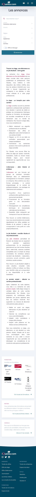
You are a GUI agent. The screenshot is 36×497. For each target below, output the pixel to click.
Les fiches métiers (7, 477)
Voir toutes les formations (21, 394)
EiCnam (18, 369)
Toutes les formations (8, 488)
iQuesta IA (23, 480)
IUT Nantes (8, 382)
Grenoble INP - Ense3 (7, 372)
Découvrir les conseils (22, 433)
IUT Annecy (18, 384)
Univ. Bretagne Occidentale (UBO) (28, 387)
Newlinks (22, 474)
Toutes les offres (6, 464)
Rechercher (18, 52)
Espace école (5, 491)
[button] (24, 3)
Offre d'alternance (7, 470)
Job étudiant (5, 473)
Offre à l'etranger (12, 48)
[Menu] (32, 3)
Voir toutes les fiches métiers (20, 413)
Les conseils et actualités (9, 480)
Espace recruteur (25, 467)
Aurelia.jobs (23, 477)
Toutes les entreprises (26, 464)
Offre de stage (6, 467)
